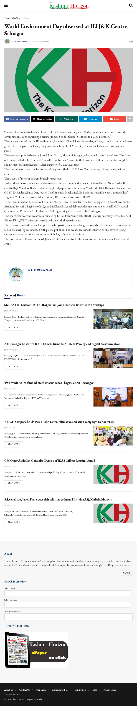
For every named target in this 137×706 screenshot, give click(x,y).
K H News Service (20, 41)
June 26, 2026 (10, 467)
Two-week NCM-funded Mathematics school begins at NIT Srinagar (48, 383)
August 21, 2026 (12, 311)
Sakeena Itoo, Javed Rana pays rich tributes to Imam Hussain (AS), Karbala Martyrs (58, 499)
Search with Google (12, 611)
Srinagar (27, 18)
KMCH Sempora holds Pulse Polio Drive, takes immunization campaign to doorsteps (59, 422)
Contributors (80, 689)
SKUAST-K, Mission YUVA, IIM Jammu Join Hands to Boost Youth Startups (54, 305)
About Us (8, 689)
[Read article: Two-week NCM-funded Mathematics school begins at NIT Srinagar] (113, 397)
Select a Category (11, 600)
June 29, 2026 (10, 428)
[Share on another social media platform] (130, 119)
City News (16, 18)
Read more (15, 327)
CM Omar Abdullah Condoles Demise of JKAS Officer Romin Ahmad (49, 460)
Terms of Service (11, 693)
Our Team (41, 689)
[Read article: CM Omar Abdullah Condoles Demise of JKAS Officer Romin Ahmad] (113, 474)
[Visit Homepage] (68, 5)
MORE (126, 573)
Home (7, 18)
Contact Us (24, 689)
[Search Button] (131, 5)
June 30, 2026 (10, 389)
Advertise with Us (60, 689)
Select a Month (10, 588)
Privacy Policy (109, 689)
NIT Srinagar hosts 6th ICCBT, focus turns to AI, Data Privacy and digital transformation (62, 344)
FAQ (94, 689)
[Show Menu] (6, 5)
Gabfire (39, 699)
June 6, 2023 (36, 41)
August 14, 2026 (12, 350)
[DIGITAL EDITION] (36, 649)
